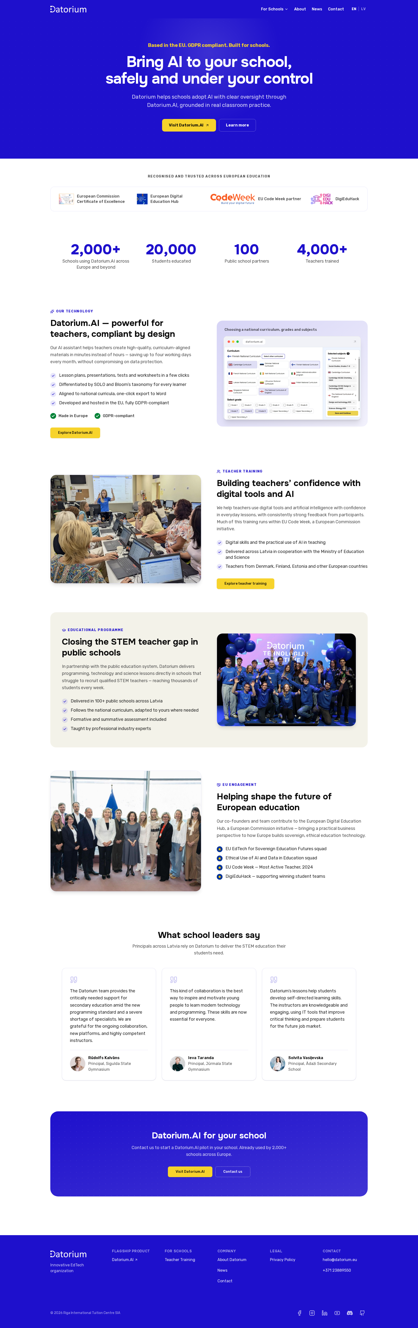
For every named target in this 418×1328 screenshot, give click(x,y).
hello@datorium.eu (340, 1259)
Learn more (237, 125)
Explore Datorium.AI (75, 433)
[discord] (349, 1313)
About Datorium (231, 1259)
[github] (362, 1313)
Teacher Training (180, 1259)
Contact (336, 9)
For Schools (272, 9)
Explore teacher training (245, 584)
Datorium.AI (123, 1259)
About (300, 9)
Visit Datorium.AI (186, 125)
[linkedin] (324, 1313)
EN (354, 9)
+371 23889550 (337, 1270)
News (317, 9)
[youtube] (337, 1313)
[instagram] (312, 1313)
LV (363, 9)
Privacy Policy (282, 1259)
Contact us (232, 1172)
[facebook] (299, 1313)
